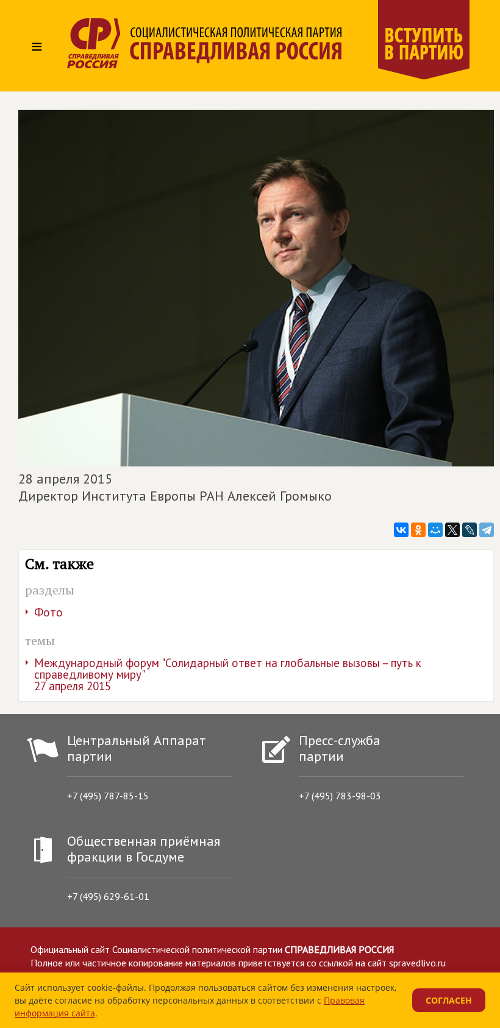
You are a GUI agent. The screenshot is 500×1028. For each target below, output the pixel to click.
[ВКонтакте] (401, 530)
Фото (48, 612)
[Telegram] (486, 530)
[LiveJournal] (469, 530)
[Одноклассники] (418, 530)
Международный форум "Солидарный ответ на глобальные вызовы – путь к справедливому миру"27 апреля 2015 (227, 674)
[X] (452, 530)
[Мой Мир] (435, 530)
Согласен (449, 1000)
